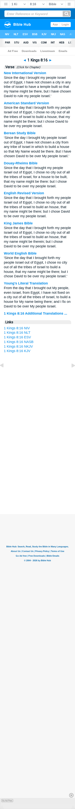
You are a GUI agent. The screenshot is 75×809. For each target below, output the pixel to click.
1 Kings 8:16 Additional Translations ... (35, 313)
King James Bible (18, 223)
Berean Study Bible (20, 133)
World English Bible (20, 253)
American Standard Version (26, 103)
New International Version (25, 73)
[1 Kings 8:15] (5, 374)
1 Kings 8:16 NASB (18, 342)
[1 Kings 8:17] (70, 374)
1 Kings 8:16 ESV (17, 337)
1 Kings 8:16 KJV (17, 351)
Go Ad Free (7, 801)
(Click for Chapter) (27, 67)
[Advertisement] (37, 476)
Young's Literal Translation (26, 283)
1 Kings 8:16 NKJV (18, 346)
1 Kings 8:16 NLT (17, 332)
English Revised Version (24, 193)
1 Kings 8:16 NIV (17, 328)
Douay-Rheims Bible (21, 163)
